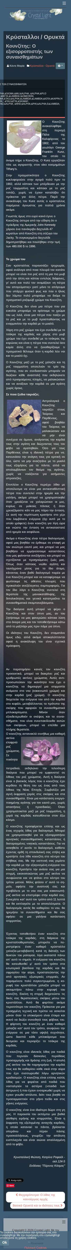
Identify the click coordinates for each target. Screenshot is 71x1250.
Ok (4, 1242)
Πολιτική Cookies (35, 1247)
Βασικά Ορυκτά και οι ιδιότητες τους (36, 1205)
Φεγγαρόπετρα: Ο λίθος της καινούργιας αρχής (36, 1197)
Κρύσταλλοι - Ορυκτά (42, 65)
